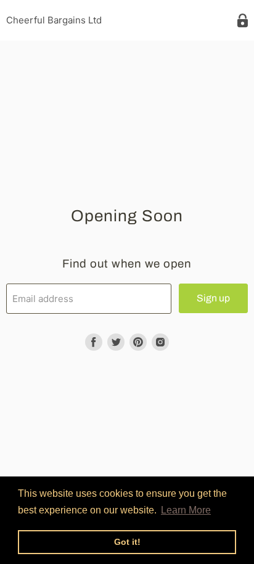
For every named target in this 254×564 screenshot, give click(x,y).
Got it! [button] (127, 542)
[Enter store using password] (242, 21)
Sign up (213, 298)
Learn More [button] (186, 510)
